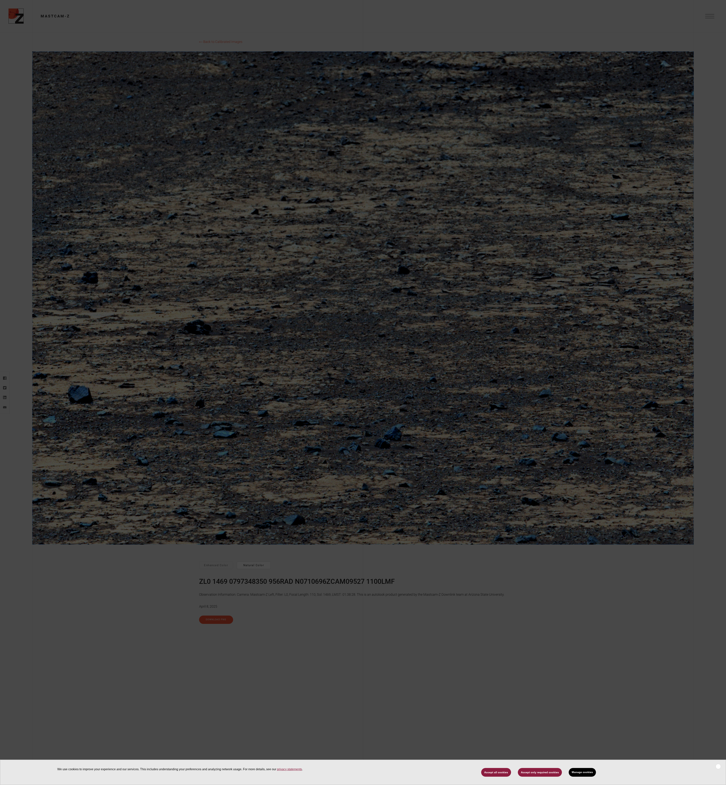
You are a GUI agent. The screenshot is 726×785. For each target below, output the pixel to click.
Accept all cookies (496, 772)
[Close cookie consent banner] (718, 766)
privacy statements (289, 769)
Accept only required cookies (540, 772)
